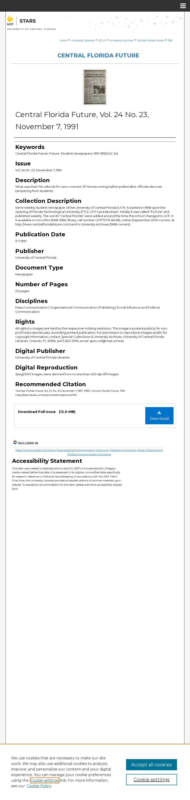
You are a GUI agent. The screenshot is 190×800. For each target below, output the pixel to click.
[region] (95, 772)
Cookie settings (45, 780)
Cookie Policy (39, 786)
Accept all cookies (151, 764)
